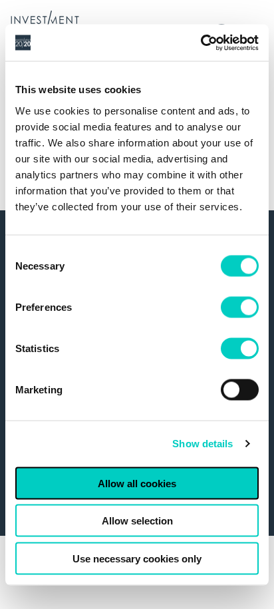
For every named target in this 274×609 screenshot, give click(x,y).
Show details (202, 443)
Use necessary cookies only (137, 558)
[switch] (240, 306)
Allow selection (137, 520)
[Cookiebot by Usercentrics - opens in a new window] (200, 42)
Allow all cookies (137, 483)
